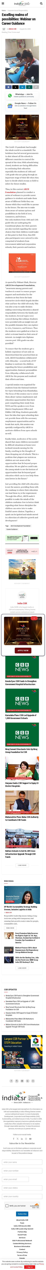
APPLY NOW (23, 650)
